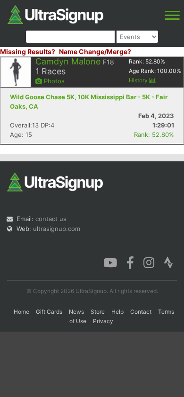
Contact (140, 311)
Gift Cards (49, 311)
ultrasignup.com (56, 228)
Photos (53, 81)
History (139, 80)
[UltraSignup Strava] (168, 262)
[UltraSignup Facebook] (130, 262)
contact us (51, 218)
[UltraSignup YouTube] (110, 262)
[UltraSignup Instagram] (149, 262)
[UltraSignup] (55, 14)
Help (117, 311)
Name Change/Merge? (95, 52)
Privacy (103, 321)
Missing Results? (27, 52)
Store (98, 311)
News (76, 311)
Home (21, 311)
